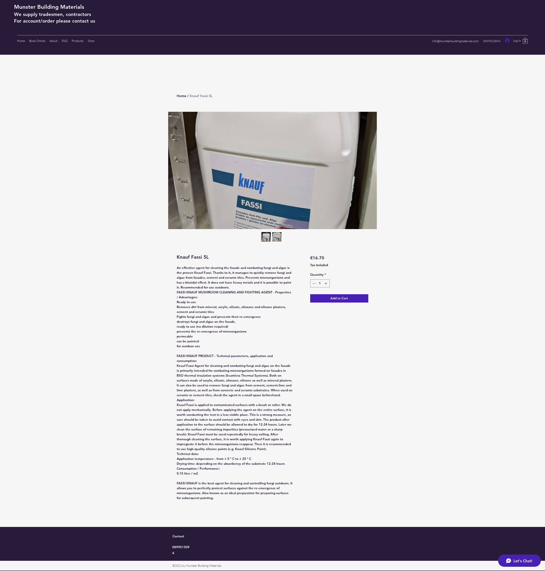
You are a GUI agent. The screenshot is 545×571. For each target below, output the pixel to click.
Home (181, 96)
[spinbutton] (319, 283)
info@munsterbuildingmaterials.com (455, 41)
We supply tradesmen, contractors (52, 14)
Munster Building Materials (49, 7)
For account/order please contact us (54, 21)
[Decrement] (314, 283)
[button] (525, 41)
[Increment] (326, 283)
